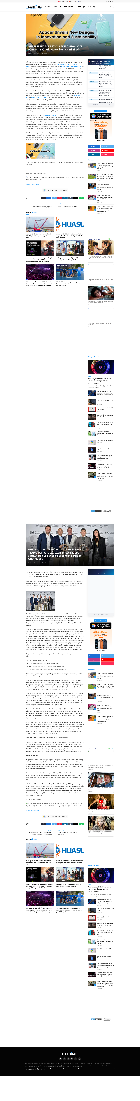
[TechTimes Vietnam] (34, 7)
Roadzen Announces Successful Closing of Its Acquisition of (42, 207)
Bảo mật (90, 376)
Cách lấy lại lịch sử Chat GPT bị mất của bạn (105, 401)
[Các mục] (27, 1)
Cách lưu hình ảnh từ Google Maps (105, 440)
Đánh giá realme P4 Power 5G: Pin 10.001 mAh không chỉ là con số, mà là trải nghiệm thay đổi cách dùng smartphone (105, 209)
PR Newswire (37, 53)
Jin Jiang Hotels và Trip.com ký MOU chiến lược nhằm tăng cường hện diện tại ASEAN (68, 259)
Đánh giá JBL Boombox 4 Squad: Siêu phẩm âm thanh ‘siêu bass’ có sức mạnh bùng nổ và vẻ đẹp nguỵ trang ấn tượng (105, 476)
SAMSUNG (92, 78)
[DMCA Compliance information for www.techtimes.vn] (107, 511)
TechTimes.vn (32, 1068)
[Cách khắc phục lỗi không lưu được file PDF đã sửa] (92, 409)
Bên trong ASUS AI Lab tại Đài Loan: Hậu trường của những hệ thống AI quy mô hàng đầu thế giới (105, 393)
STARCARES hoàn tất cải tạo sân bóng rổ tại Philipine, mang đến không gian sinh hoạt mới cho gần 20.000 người (69, 283)
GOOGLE (91, 96)
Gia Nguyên (96, 383)
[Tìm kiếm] (113, 7)
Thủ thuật (81, 7)
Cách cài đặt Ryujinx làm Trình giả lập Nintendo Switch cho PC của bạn (105, 424)
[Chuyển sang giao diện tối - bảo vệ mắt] (111, 6)
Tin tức (48, 7)
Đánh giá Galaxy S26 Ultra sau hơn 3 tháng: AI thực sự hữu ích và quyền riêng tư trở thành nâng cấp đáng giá (105, 166)
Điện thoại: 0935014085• (31, 1069)
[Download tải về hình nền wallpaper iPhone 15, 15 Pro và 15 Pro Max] (92, 433)
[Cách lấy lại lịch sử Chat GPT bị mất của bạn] (92, 402)
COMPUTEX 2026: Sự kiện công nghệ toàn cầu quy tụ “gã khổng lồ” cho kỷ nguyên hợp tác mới (104, 466)
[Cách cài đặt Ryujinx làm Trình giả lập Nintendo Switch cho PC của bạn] (92, 424)
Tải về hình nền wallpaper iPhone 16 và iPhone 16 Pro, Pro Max (105, 416)
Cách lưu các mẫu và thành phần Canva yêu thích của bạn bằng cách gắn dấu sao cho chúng (105, 457)
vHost (44, 1069)
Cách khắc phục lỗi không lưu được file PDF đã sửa (105, 408)
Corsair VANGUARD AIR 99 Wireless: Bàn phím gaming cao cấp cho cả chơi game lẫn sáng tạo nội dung (105, 187)
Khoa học (92, 7)
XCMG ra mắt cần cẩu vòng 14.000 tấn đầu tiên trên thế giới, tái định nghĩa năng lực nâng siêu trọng (38, 236)
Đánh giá (57, 7)
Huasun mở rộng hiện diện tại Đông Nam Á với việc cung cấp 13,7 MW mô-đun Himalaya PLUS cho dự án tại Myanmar (69, 236)
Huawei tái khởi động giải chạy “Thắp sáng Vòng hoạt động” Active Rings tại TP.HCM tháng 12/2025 (40, 833)
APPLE (91, 69)
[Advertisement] (101, 228)
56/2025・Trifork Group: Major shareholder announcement (67, 207)
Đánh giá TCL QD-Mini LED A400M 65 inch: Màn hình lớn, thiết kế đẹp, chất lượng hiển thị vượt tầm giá (105, 176)
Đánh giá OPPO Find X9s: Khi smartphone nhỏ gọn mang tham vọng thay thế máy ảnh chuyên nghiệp (105, 198)
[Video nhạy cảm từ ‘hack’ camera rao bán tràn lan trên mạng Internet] (101, 367)
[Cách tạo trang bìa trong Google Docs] (92, 450)
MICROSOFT (92, 87)
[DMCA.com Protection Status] (96, 511)
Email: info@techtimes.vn (108, 1068)
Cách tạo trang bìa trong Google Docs (104, 449)
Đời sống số (68, 7)
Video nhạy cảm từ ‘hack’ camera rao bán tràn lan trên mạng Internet (99, 380)
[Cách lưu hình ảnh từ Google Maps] (92, 442)
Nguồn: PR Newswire (32, 184)
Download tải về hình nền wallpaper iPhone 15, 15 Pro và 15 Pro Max (105, 433)
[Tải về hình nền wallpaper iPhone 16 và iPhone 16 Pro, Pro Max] (92, 417)
